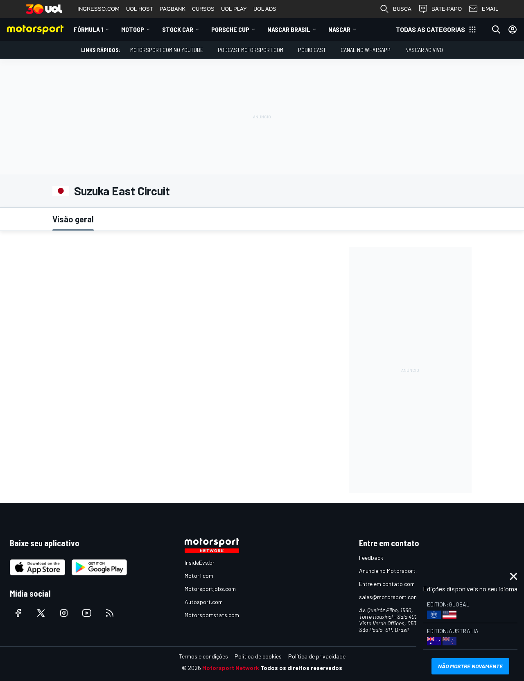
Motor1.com (199, 575)
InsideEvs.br (200, 562)
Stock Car (177, 29)
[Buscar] (496, 29)
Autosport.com (204, 601)
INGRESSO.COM (98, 9)
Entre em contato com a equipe (398, 583)
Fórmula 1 (88, 29)
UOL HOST (139, 9)
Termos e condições (203, 656)
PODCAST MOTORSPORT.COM (250, 49)
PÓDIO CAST (312, 49)
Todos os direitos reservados (301, 667)
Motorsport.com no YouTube (166, 49)
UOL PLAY (234, 9)
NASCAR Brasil (288, 29)
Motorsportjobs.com (210, 588)
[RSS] (110, 613)
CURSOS (203, 9)
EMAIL (490, 9)
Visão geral (73, 219)
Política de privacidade (317, 656)
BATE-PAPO (446, 9)
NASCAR (339, 29)
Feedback (371, 557)
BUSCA (402, 9)
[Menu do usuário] (512, 29)
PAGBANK (172, 9)
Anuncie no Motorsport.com (393, 570)
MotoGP (132, 29)
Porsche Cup (230, 29)
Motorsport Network (230, 667)
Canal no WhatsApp (366, 49)
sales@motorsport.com (388, 596)
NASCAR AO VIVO (424, 49)
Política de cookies (258, 656)
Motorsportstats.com (212, 614)
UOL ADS (264, 9)
